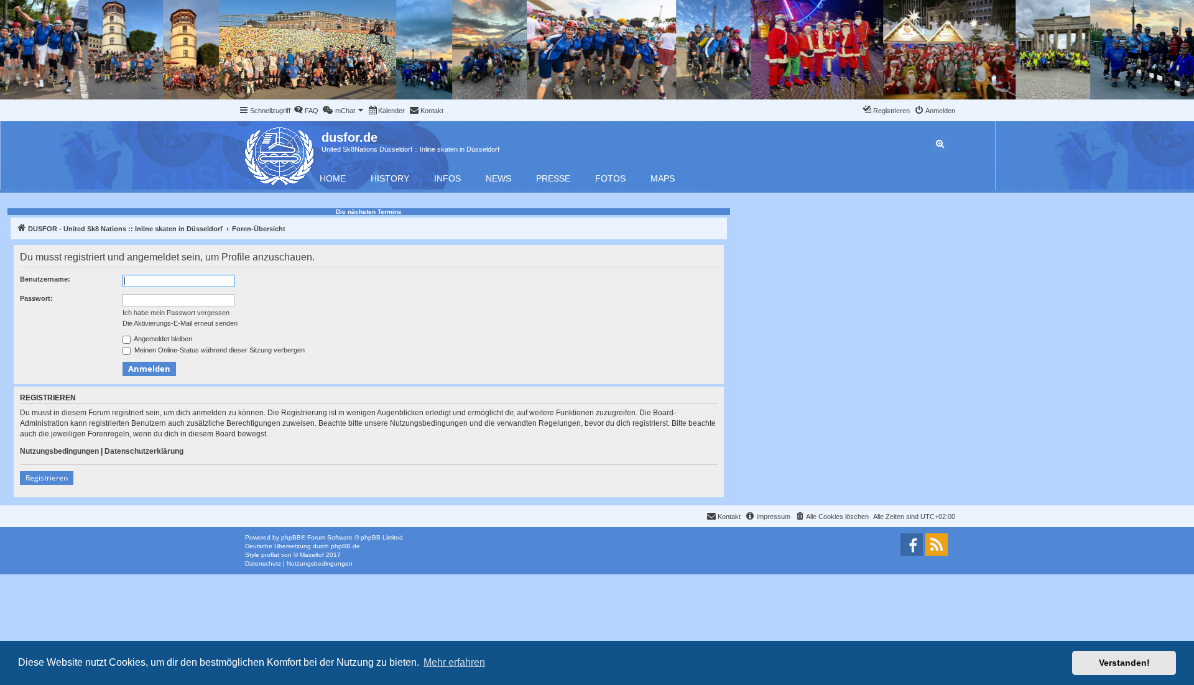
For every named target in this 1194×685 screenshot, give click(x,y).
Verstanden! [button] (1124, 663)
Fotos (610, 178)
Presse (553, 178)
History (390, 178)
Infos (447, 178)
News (498, 178)
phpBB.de (345, 546)
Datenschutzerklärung (143, 451)
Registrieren (46, 477)
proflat (270, 554)
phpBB (291, 537)
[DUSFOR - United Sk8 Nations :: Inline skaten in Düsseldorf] (280, 153)
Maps (662, 178)
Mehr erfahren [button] (454, 662)
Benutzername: (45, 279)
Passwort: (36, 298)
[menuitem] (306, 110)
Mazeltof (312, 554)
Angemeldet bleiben (162, 338)
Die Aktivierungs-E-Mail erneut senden (180, 323)
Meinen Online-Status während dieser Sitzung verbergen (218, 350)
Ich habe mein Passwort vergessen (176, 312)
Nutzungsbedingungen (59, 451)
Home (333, 178)
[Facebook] (911, 544)
